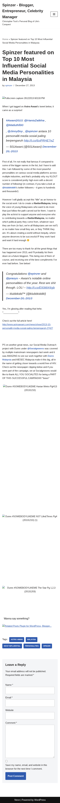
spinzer (8, 85)
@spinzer (31, 131)
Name (9, 685)
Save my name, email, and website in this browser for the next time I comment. (26, 767)
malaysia (31, 639)
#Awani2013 (14, 120)
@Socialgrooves (35, 348)
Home (5, 39)
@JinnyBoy (15, 131)
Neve (17, 800)
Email (9, 697)
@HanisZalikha (34, 120)
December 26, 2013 (19, 298)
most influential (12, 646)
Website (9, 710)
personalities (32, 646)
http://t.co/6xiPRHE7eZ (39, 140)
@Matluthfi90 (14, 125)
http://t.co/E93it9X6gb (40, 287)
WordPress (40, 800)
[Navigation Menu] (54, 14)
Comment (11, 722)
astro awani (17, 639)
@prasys (12, 278)
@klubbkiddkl (9, 187)
